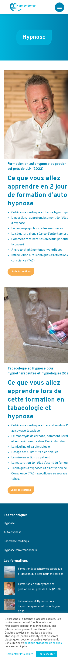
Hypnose (9, 523)
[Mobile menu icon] (59, 7)
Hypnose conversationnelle (21, 550)
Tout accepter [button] (46, 654)
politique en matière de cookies (43, 643)
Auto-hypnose (12, 532)
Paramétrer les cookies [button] (19, 654)
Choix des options (21, 271)
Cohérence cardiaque (17, 541)
